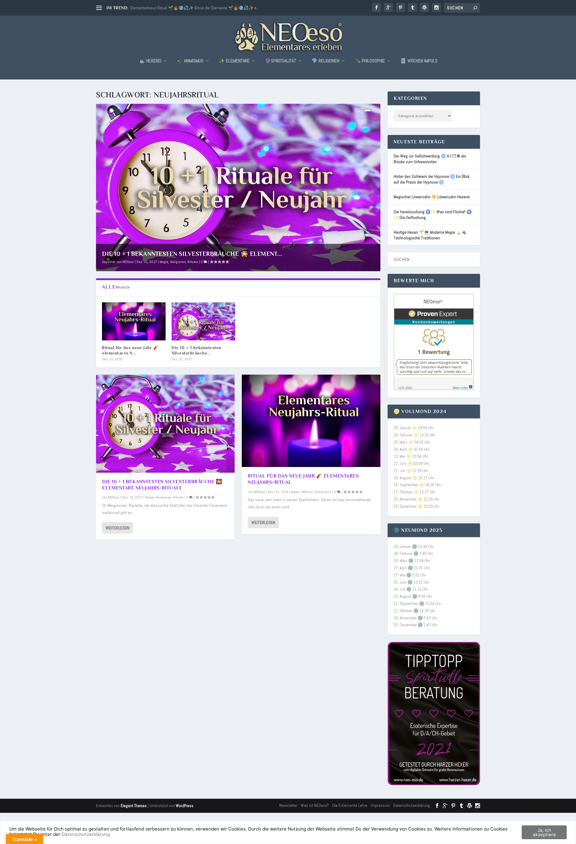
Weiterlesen (117, 528)
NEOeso (128, 261)
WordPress (185, 805)
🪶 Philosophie (370, 61)
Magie (164, 261)
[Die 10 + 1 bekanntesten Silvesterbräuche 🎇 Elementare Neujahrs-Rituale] (203, 321)
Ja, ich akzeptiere (544, 832)
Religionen (178, 261)
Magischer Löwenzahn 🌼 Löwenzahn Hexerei (432, 196)
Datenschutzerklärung (411, 805)
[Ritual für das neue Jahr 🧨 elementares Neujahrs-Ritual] (134, 321)
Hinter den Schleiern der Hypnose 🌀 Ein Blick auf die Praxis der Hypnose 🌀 (432, 179)
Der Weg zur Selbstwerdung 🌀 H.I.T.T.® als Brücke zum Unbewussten (430, 158)
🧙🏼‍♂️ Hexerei (150, 61)
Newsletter (288, 805)
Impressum (380, 805)
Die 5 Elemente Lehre (350, 805)
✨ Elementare (234, 61)
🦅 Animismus (190, 61)
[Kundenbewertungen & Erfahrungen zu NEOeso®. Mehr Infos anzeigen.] (434, 388)
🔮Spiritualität (280, 61)
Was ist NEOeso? (315, 805)
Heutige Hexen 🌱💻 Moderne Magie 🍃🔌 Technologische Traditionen (430, 235)
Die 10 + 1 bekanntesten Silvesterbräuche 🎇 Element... (192, 253)
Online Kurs (323, 491)
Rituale (193, 261)
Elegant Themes (134, 805)
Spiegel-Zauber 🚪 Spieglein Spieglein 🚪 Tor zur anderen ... (180, 7)
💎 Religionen (325, 61)
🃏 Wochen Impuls (418, 61)
